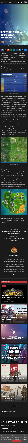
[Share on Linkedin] (14, 50)
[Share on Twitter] (5, 50)
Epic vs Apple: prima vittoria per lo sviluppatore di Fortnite (13, 338)
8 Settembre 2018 (19, 41)
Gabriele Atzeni (9, 41)
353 (12, 380)
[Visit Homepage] (11, 2)
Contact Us (15, 431)
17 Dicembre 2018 (6, 400)
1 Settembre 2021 (6, 301)
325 (12, 400)
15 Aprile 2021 (6, 321)
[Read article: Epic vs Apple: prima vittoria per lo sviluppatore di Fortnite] (14, 333)
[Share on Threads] (22, 50)
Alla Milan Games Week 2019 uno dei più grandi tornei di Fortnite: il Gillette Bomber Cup (13, 357)
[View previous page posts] (13, 406)
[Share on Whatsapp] (11, 50)
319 (13, 360)
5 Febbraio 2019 (6, 380)
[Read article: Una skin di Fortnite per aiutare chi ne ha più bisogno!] (14, 393)
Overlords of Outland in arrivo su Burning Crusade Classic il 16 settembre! (13, 297)
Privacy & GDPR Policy (6, 431)
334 (13, 301)
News (6, 45)
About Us (22, 431)
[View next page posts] (15, 406)
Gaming (9, 45)
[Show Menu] (2, 2)
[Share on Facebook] (2, 50)
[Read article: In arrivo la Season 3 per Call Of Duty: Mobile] (14, 313)
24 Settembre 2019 (7, 360)
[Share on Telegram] (20, 50)
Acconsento (17, 441)
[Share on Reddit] (8, 50)
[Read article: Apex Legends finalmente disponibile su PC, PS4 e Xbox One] (14, 373)
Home (2, 45)
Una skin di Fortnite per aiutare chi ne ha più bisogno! (13, 397)
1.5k (11, 321)
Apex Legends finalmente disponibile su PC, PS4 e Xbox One (13, 377)
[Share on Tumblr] (17, 50)
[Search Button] (21, 2)
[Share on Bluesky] (25, 50)
